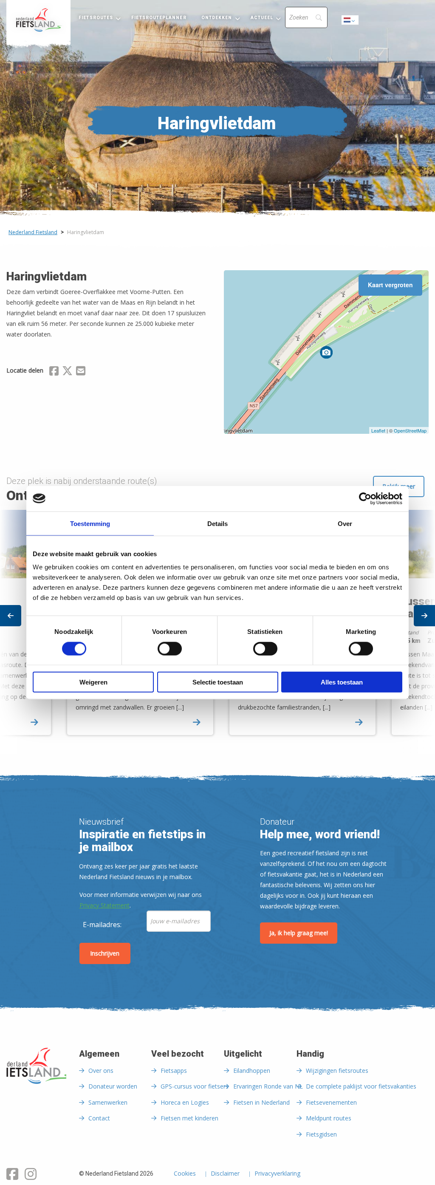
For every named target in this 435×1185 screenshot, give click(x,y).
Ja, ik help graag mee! (298, 933)
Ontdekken (216, 17)
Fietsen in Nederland (261, 1102)
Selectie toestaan (217, 682)
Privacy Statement (104, 905)
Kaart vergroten (390, 284)
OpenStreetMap (410, 430)
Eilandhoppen (251, 1070)
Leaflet (378, 430)
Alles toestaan (342, 682)
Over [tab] (345, 523)
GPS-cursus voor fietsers (195, 1086)
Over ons (100, 1070)
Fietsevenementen (331, 1102)
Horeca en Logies (185, 1102)
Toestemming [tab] (90, 523)
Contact (99, 1118)
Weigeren (93, 682)
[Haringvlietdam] (326, 352)
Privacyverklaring (277, 1174)
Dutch (350, 22)
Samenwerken (107, 1102)
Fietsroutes (96, 17)
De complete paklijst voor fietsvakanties (361, 1086)
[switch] (170, 652)
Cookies (185, 1174)
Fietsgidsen (321, 1134)
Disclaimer (225, 1174)
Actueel (262, 17)
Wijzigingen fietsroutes (337, 1070)
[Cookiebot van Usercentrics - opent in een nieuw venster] (365, 498)
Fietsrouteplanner (158, 17)
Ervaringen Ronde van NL (268, 1086)
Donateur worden (112, 1086)
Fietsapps (174, 1070)
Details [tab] (217, 523)
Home (38, 20)
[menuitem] (38, 20)
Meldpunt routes (328, 1118)
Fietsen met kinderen (189, 1118)
